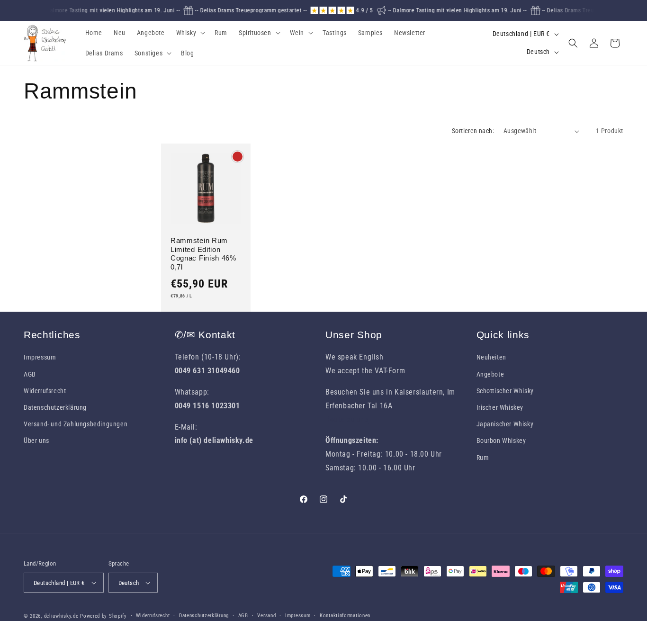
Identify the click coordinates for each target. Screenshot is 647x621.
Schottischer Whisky (505, 391)
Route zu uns (346, 419)
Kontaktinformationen (345, 615)
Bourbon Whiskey (501, 440)
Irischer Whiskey (500, 407)
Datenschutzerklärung (55, 407)
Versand (266, 615)
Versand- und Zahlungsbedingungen (75, 424)
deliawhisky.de (61, 616)
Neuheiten (491, 357)
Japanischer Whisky (505, 424)
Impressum (40, 357)
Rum (482, 457)
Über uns (36, 440)
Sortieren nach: (473, 131)
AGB (30, 374)
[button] (190, 33)
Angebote (490, 374)
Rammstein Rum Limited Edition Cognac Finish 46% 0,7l (203, 253)
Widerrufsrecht (45, 391)
